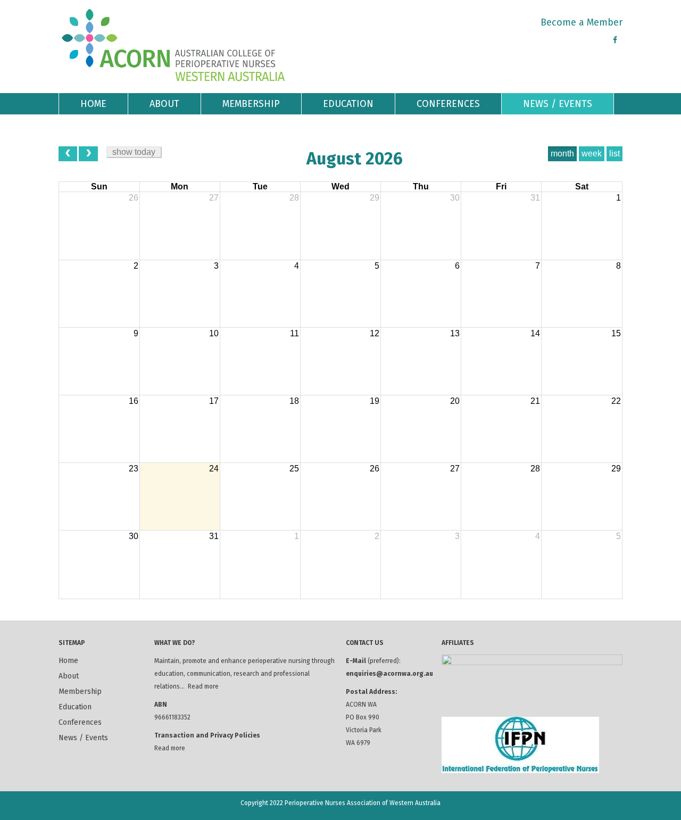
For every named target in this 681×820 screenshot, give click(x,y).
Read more (203, 686)
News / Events (557, 104)
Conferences (448, 104)
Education (348, 104)
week (592, 153)
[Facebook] (615, 40)
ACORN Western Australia (174, 45)
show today (133, 151)
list (614, 153)
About (164, 104)
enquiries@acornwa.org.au (389, 673)
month (562, 153)
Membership (251, 104)
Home (93, 104)
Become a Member (581, 22)
